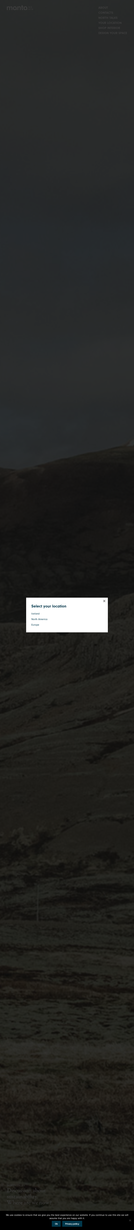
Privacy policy (72, 1223)
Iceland (35, 613)
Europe (35, 624)
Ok (56, 1223)
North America (39, 619)
